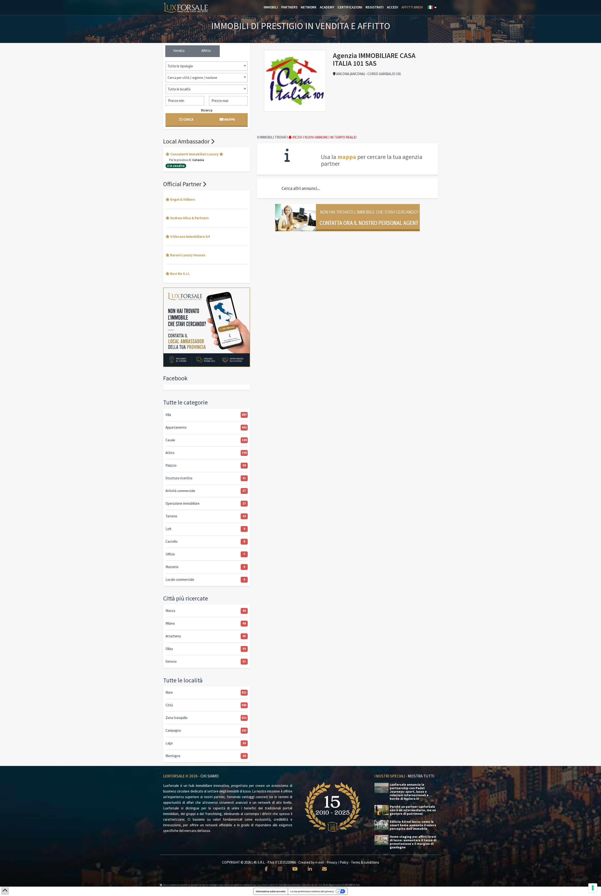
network (308, 7)
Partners (289, 7)
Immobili (271, 7)
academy (327, 7)
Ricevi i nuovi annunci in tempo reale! (324, 137)
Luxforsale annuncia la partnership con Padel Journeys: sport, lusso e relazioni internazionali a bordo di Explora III (409, 791)
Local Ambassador (187, 141)
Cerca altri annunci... (300, 188)
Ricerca (206, 110)
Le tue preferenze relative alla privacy (312, 891)
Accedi (392, 7)
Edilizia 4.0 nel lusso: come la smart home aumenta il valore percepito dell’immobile (413, 825)
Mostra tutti (421, 776)
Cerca (187, 119)
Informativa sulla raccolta (270, 891)
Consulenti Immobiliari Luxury (194, 154)
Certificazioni (350, 7)
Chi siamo (209, 776)
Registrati (375, 7)
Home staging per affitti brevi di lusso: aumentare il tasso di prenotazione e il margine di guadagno (413, 842)
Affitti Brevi (412, 7)
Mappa (229, 119)
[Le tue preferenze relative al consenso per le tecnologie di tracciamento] (592, 887)
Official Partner (183, 184)
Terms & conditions (365, 862)
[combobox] (207, 66)
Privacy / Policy (337, 862)
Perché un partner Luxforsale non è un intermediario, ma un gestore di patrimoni (413, 810)
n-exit (319, 862)
